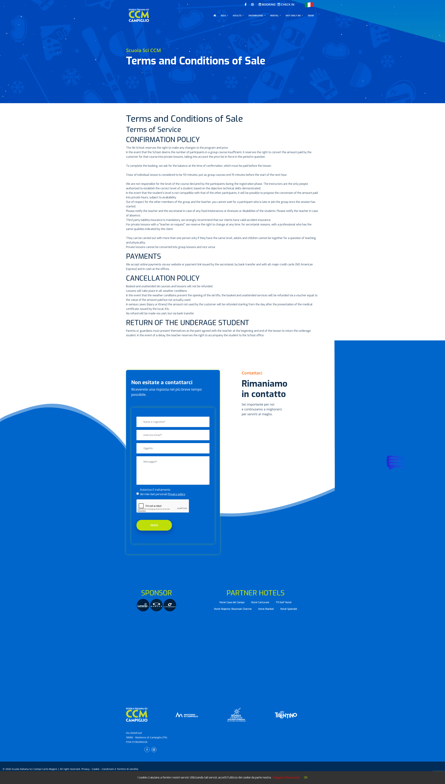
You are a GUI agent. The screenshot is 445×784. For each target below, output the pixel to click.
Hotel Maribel (266, 609)
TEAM (311, 15)
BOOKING (268, 4)
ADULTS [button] (237, 15)
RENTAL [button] (274, 15)
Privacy (85, 769)
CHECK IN (287, 4)
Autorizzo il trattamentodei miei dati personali (162, 492)
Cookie (95, 769)
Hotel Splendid (288, 609)
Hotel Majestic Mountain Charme (233, 609)
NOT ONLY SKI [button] (293, 15)
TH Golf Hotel (284, 602)
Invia (154, 525)
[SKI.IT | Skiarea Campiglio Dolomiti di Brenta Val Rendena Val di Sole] (236, 714)
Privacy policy (176, 494)
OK (306, 777)
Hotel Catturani (260, 602)
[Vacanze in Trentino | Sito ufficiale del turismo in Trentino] (286, 714)
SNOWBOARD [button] (256, 15)
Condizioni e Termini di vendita (120, 769)
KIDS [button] (223, 15)
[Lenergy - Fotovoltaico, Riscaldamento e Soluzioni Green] (143, 604)
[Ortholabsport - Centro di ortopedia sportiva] (170, 604)
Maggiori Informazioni (286, 777)
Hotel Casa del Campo (232, 602)
